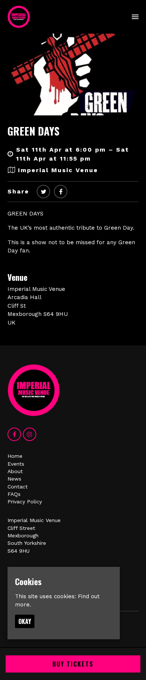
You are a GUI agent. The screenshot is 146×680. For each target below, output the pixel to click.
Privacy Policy (24, 501)
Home (14, 456)
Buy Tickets (73, 663)
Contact (17, 487)
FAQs (14, 494)
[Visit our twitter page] (43, 191)
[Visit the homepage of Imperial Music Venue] (18, 17)
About (15, 471)
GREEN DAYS (33, 131)
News (14, 479)
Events (15, 464)
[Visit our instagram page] (29, 434)
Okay (24, 621)
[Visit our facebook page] (60, 191)
